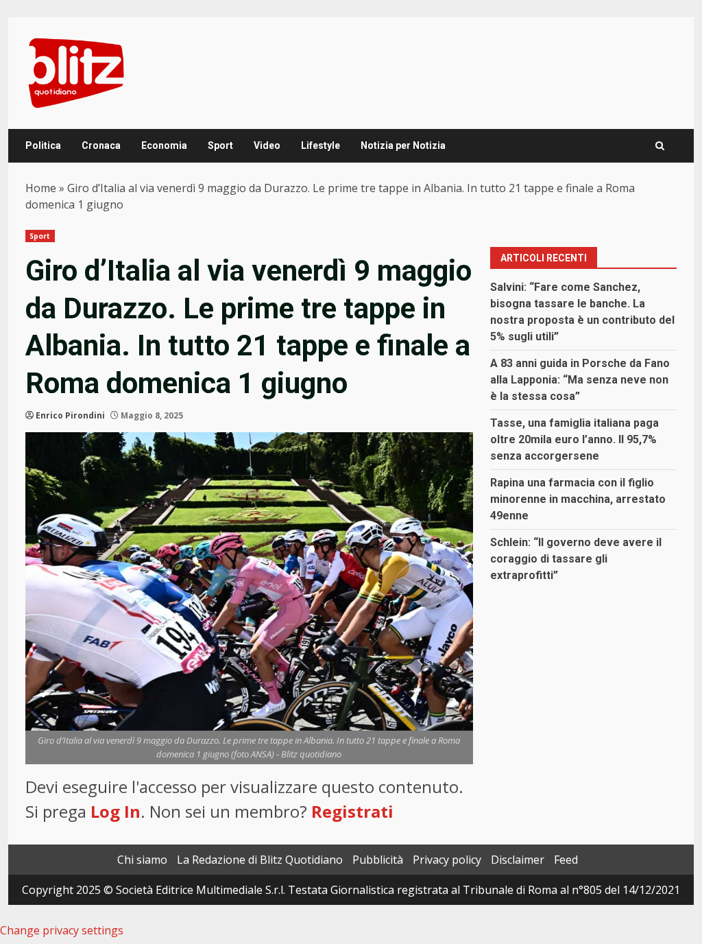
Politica (43, 145)
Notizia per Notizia (403, 145)
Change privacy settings (61, 930)
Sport (220, 145)
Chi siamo (142, 859)
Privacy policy (447, 859)
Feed (566, 859)
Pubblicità (377, 859)
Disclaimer (517, 859)
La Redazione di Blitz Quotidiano (260, 859)
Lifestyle (320, 145)
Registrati (352, 811)
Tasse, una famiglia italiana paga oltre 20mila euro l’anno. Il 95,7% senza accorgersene (574, 439)
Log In (115, 811)
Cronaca (101, 145)
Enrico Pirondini (70, 415)
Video (267, 145)
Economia (164, 145)
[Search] (659, 145)
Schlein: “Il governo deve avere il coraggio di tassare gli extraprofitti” (576, 559)
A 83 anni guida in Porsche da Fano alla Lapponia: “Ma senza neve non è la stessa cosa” (580, 380)
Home (40, 188)
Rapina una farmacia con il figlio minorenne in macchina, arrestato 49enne (578, 499)
